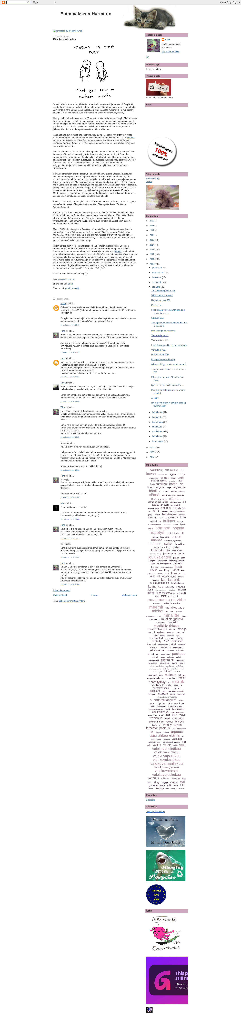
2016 (152, 235)
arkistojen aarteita (159, 481)
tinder (161, 715)
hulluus (169, 521)
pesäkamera (154, 660)
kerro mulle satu (167, 567)
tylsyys (179, 721)
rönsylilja (76, 288)
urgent (158, 732)
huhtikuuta (157, 427)
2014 (152, 245)
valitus (157, 745)
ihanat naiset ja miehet (172, 541)
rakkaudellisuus (155, 675)
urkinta (166, 732)
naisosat (180, 632)
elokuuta (156, 287)
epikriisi (166, 508)
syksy (151, 703)
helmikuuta (157, 436)
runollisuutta (157, 685)
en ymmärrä (175, 505)
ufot (173, 728)
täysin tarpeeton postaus (164, 726)
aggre (173, 474)
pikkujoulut (180, 660)
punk (166, 668)
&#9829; (156, 470)
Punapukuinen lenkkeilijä (163, 359)
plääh (182, 663)
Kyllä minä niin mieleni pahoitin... (167, 385)
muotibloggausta (172, 619)
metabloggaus (174, 607)
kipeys (167, 570)
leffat (150, 593)
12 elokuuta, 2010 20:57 (69, 538)
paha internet (178, 648)
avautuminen (158, 484)
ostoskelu (181, 644)
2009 (152, 447)
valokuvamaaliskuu (166, 763)
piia (62, 503)
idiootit (155, 537)
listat (163, 596)
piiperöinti (167, 660)
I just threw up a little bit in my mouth (169, 345)
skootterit (163, 693)
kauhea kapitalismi (164, 564)
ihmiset (176, 547)
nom (177, 635)
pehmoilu (155, 657)
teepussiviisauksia (156, 709)
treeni (167, 718)
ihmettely (166, 547)
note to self (169, 638)
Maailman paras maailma (163, 330)
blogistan (160, 487)
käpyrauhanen (161, 590)
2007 (152, 457)
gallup (150, 515)
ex (150, 511)
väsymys (165, 783)
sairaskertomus (161, 688)
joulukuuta (157, 267)
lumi (169, 596)
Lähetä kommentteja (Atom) (72, 601)
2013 (152, 249)
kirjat (176, 570)
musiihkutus (160, 623)
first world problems (177, 511)
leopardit (181, 593)
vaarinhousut (156, 739)
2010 (152, 264)
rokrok (178, 681)
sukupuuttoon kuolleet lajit (167, 697)
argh (181, 477)
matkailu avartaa (172, 603)
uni (152, 731)
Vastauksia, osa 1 (159, 340)
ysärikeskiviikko (157, 785)
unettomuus (181, 728)
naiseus (170, 633)
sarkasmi (176, 688)
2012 (152, 254)
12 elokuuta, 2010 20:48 (69, 519)
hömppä (162, 528)
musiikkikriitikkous (166, 625)
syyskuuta (157, 282)
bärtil (153, 491)
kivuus (175, 573)
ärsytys (160, 788)
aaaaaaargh (162, 474)
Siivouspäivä (157, 318)
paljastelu (180, 650)
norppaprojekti (156, 638)
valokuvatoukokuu (166, 774)
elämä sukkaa (175, 502)
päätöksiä (174, 669)
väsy (156, 782)
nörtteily (156, 641)
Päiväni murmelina (64, 39)
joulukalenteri (159, 557)
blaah (150, 487)
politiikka (179, 666)
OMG (166, 641)
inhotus (152, 554)
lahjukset (182, 590)
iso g (159, 554)
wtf (182, 782)
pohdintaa (160, 666)
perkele (178, 657)
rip (169, 682)
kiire (160, 570)
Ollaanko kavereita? (155, 811)
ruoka (168, 685)
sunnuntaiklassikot (163, 700)
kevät (153, 570)
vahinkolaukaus (154, 742)
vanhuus (153, 778)
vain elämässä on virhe (171, 742)
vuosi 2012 (176, 778)
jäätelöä (117, 251)
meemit (156, 607)
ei (159, 491)
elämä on (176, 499)
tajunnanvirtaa (176, 703)
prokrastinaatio (155, 669)
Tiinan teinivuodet (177, 712)
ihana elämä (164, 537)
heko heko (173, 518)
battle (173, 484)
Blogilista (150, 800)
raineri (167, 671)
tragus (182, 715)
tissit (168, 715)
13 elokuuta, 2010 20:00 (69, 557)
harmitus (182, 515)
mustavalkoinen (157, 629)
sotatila (172, 694)
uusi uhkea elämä (165, 735)
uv (183, 736)
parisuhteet (165, 654)
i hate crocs (173, 533)
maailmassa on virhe (167, 599)
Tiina (62, 331)
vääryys (174, 782)
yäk (169, 785)
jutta (183, 558)
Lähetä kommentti (61, 590)
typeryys (156, 725)
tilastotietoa (152, 715)
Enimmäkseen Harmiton (85, 13)
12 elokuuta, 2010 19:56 (69, 470)
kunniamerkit (170, 579)
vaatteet (166, 739)
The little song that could (163, 290)
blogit (169, 488)
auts (180, 481)
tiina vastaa (178, 709)
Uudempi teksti (60, 595)
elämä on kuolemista (158, 502)
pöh (182, 669)
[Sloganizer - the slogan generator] (67, 31)
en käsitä (165, 505)
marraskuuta (158, 272)
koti (184, 574)
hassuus (152, 517)
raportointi (171, 678)
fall (154, 511)
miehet (157, 611)
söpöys (160, 703)
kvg (160, 586)
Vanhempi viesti (129, 595)
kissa (160, 574)
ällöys (151, 789)
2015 (152, 240)
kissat (167, 574)
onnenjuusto (163, 644)
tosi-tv (174, 715)
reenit (182, 678)
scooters (155, 690)
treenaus (156, 718)
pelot (163, 657)
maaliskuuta (158, 431)
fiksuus (165, 511)
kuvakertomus (177, 583)
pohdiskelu (170, 666)
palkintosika (153, 654)
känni (150, 589)
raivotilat (177, 672)
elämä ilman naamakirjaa (173, 495)
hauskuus (162, 518)
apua (173, 478)
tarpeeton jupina (175, 706)
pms (152, 666)
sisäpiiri (152, 694)
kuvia (152, 586)
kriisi (152, 576)
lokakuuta (157, 277)
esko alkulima (179, 508)
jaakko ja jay (170, 553)
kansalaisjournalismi (176, 561)
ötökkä (181, 789)
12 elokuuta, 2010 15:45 (69, 352)
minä (159, 616)
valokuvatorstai (167, 771)
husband (131, 137)
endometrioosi (153, 508)
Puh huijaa (156, 305)
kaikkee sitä (162, 561)
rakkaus (170, 675)
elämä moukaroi (158, 499)
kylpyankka (170, 587)
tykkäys (169, 722)
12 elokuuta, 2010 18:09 (69, 401)
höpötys (157, 532)
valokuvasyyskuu (166, 767)
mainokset (157, 603)
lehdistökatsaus (165, 593)
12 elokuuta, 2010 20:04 (69, 497)
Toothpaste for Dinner (66, 279)
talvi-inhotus (161, 706)
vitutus (165, 778)
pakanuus (170, 650)
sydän (181, 700)
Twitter (149, 181)
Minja (63, 383)
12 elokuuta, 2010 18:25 (69, 437)
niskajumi (170, 635)
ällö (182, 785)
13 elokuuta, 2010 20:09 (69, 584)
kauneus (178, 563)
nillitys (162, 635)
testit (167, 709)
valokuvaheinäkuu (166, 749)
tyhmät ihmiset (156, 721)
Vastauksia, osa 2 (159, 335)
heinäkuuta (157, 412)
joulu (181, 553)
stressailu (181, 694)
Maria (63, 303)
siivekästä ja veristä (176, 691)
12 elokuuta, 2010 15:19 (69, 325)
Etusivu (94, 595)
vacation (177, 738)
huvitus (175, 524)
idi (182, 533)
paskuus (178, 653)
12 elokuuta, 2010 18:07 (69, 377)
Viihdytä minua (158, 350)
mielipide (170, 611)
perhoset (170, 657)
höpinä (178, 528)
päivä (67, 288)
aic (184, 474)
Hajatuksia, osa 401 (160, 300)
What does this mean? (162, 295)
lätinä (175, 596)
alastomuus (154, 478)
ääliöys (174, 789)
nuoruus (179, 638)
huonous (167, 524)
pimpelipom (153, 663)
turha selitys (178, 718)
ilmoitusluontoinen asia (167, 550)
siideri (164, 691)
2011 (152, 259)
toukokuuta (157, 422)
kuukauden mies (159, 582)
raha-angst (157, 672)
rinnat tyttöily (157, 682)
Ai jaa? (154, 398)
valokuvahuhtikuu (166, 752)
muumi (172, 629)
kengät (154, 567)
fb (159, 511)
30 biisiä (171, 470)
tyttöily (167, 724)
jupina (176, 558)
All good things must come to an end (168, 364)
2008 (152, 452)
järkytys (152, 560)
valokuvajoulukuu (166, 756)
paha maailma (157, 650)
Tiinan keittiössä (158, 712)
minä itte (171, 615)
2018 (152, 225)
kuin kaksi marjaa (166, 576)
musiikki (172, 622)
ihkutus (167, 544)
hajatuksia (169, 514)
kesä (178, 566)
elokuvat (166, 491)
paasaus (165, 647)
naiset (160, 632)
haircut (157, 515)
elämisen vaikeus (177, 491)
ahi (179, 474)
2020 (152, 220)
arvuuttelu (172, 481)
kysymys (180, 587)
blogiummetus (179, 487)
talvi (152, 706)
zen (176, 785)
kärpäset (172, 590)
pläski (174, 663)
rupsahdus (178, 685)
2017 (152, 230)
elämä (154, 494)
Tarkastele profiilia (170, 51)
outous (153, 647)
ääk (167, 789)
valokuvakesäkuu (166, 760)
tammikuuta (158, 441)
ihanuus (155, 544)
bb (181, 484)
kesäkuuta (157, 417)
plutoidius (164, 663)
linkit (156, 596)
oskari (173, 644)
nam (156, 635)
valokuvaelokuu (174, 745)
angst (165, 477)
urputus (177, 731)
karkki (153, 564)
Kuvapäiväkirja (153, 178)
